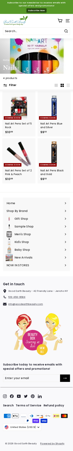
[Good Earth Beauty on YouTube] (19, 396)
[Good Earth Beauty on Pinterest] (33, 396)
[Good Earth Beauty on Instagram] (5, 396)
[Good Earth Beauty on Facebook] (12, 396)
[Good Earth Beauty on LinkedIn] (40, 396)
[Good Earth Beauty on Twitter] (26, 396)
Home (6, 60)
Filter (12, 85)
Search (8, 405)
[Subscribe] (65, 378)
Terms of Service (28, 405)
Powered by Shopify (52, 443)
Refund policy (54, 405)
